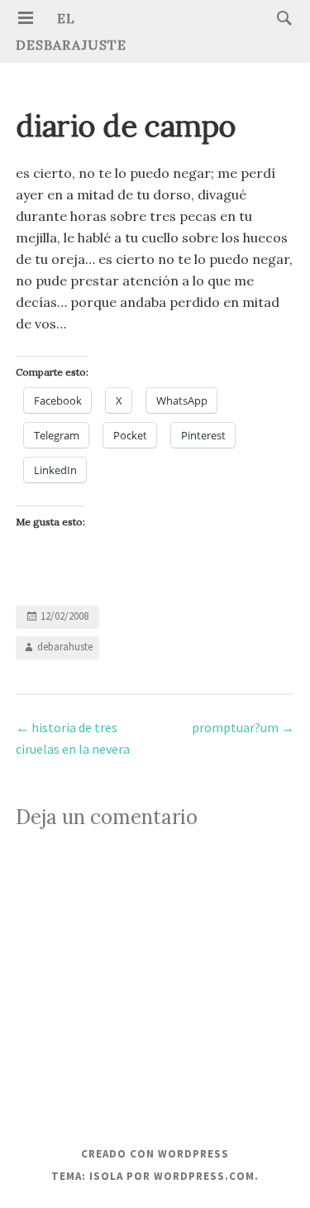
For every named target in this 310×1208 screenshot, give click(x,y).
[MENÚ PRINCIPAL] (26, 18)
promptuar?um (243, 727)
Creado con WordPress (155, 1154)
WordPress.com (204, 1176)
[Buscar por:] (280, 17)
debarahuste (65, 647)
